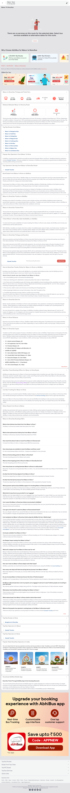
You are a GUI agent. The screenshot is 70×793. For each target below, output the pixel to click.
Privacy (26, 780)
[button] (2, 3)
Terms (21, 780)
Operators (42, 780)
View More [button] (64, 366)
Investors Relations (6, 782)
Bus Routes (10, 65)
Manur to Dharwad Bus (11, 145)
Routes (47, 780)
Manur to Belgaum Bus (11, 138)
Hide (64, 613)
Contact (14, 780)
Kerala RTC (55, 667)
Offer (6, 780)
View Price (61, 261)
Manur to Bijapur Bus (11, 148)
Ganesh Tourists (11, 160)
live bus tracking (40, 395)
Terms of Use (31, 787)
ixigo (34, 785)
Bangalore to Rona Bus (11, 622)
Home (3, 65)
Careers (52, 780)
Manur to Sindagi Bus (11, 136)
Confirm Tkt (38, 785)
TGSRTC (23, 667)
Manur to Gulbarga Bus (11, 141)
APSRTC (7, 666)
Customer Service (43, 787)
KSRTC (38, 667)
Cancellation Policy (15, 782)
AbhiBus (30, 785)
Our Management (59, 780)
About (10, 780)
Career (36, 787)
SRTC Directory (31, 649)
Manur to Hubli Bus (10, 133)
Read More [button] (44, 69)
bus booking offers (21, 382)
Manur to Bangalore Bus (12, 131)
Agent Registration (25, 782)
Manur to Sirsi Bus (10, 143)
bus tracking (56, 566)
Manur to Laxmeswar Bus (12, 150)
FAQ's (18, 780)
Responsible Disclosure (33, 780)
